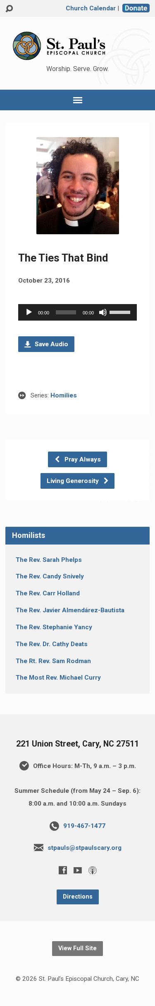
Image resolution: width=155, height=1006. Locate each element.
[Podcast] (92, 870)
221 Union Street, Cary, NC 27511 (77, 744)
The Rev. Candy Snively (50, 576)
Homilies (63, 395)
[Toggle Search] (9, 9)
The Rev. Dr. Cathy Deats (52, 644)
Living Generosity (73, 481)
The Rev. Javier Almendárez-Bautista (70, 610)
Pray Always (82, 459)
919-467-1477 (84, 826)
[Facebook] (63, 870)
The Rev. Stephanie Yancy (54, 627)
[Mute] (103, 312)
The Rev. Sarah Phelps (49, 560)
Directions (78, 896)
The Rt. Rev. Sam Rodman (53, 661)
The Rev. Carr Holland (48, 593)
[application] (77, 312)
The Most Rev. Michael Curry (58, 677)
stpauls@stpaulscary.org (85, 847)
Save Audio (50, 344)
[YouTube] (78, 870)
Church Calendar (91, 8)
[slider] (121, 311)
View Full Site (77, 948)
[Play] (29, 312)
